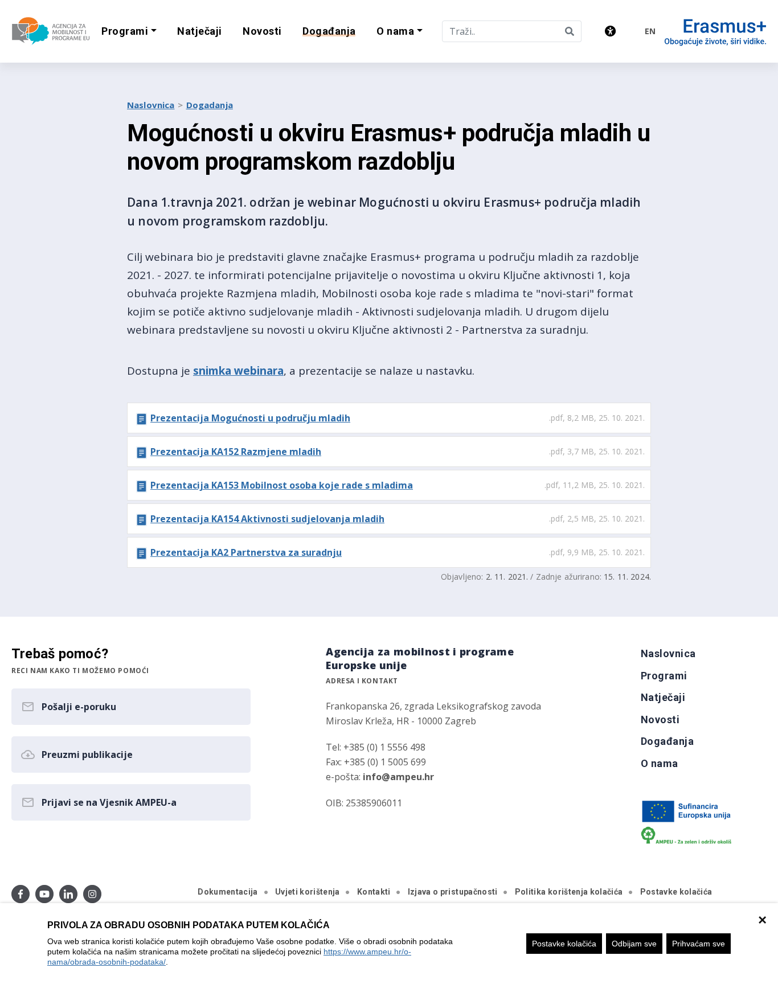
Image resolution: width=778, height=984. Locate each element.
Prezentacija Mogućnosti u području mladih (250, 418)
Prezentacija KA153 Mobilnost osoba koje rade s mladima (281, 485)
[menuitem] (199, 32)
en (650, 31)
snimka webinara (238, 370)
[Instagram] (92, 894)
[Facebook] (20, 894)
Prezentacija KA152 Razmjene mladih (235, 451)
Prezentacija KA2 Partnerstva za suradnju (246, 552)
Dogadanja (209, 104)
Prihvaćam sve (698, 943)
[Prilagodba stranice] (610, 31)
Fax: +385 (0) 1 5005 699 (376, 762)
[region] (389, 943)
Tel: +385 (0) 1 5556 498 (375, 747)
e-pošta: (380, 776)
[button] (129, 32)
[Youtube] (44, 894)
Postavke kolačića (564, 943)
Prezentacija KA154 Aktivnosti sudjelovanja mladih (267, 518)
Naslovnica (151, 104)
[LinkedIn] (68, 894)
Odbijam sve (634, 943)
